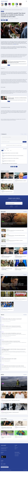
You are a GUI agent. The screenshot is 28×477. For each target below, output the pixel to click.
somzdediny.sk (11, 419)
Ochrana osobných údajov (17, 453)
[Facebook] (1, 20)
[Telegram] (4, 20)
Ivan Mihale (19, 270)
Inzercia (2, 453)
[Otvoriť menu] (26, 1)
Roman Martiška (11, 231)
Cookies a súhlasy (17, 454)
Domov (1, 8)
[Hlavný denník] (4, 1)
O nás (15, 446)
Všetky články (24, 211)
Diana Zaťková (5, 310)
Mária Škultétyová (8, 328)
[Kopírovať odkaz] (7, 20)
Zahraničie (4, 8)
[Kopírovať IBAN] (21, 203)
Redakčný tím (16, 447)
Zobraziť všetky (24, 419)
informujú (15, 44)
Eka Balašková (6, 401)
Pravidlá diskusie (17, 455)
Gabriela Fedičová (8, 226)
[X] (3, 20)
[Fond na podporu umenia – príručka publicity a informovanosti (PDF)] (3, 457)
